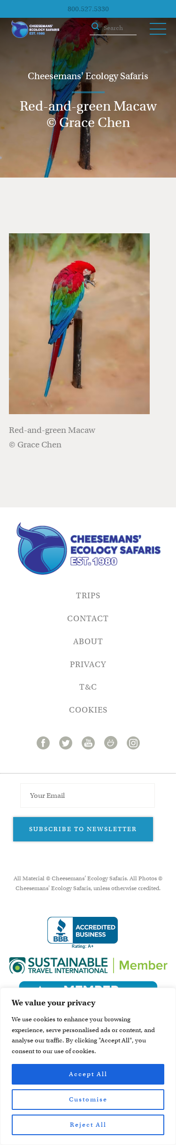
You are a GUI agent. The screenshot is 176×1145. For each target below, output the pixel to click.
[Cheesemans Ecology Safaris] (35, 29)
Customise (88, 1099)
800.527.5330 (88, 9)
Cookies (88, 710)
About (88, 642)
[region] (88, 1066)
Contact (88, 619)
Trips (88, 596)
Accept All (88, 1074)
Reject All (88, 1125)
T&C (88, 687)
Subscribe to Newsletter (83, 829)
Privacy (88, 664)
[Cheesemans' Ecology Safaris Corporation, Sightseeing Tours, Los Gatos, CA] (82, 933)
